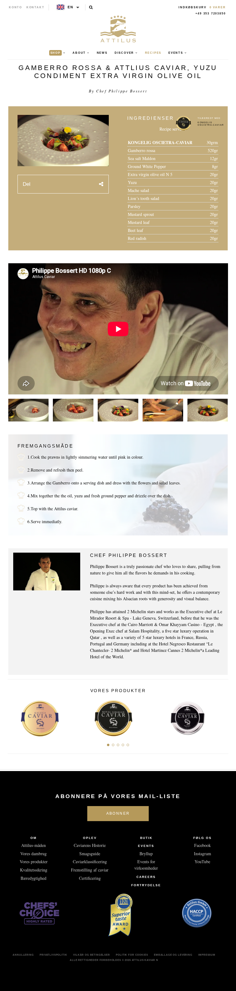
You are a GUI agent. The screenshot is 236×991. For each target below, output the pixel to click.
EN (70, 7)
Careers (146, 877)
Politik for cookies (132, 954)
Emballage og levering (173, 954)
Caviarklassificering (90, 861)
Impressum (206, 954)
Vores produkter (34, 861)
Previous (15, 717)
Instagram (202, 853)
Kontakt (35, 7)
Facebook (202, 845)
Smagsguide (89, 853)
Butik (146, 838)
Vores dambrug (33, 853)
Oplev (90, 838)
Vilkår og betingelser (91, 954)
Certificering (90, 878)
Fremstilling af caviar (89, 870)
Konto (15, 7)
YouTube (202, 861)
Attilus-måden (33, 845)
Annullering (23, 954)
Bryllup (146, 853)
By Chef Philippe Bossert (118, 90)
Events (146, 846)
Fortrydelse (146, 885)
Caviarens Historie (90, 845)
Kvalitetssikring (33, 870)
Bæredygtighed (33, 878)
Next (221, 717)
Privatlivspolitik (53, 954)
